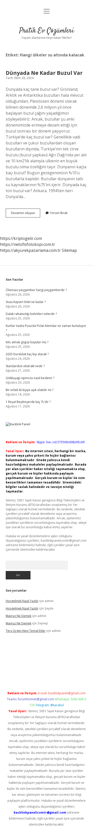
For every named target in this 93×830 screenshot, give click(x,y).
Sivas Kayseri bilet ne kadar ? (26, 302)
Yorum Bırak (58, 213)
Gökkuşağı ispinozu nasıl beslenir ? (30, 378)
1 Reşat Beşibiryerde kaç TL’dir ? (28, 402)
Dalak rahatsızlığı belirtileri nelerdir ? (31, 314)
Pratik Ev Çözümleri (46, 31)
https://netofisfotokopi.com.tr (27, 244)
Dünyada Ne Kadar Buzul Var (44, 72)
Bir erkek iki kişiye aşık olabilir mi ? (29, 390)
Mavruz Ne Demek (18, 616)
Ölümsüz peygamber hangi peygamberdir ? (36, 290)
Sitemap (69, 250)
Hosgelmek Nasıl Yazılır (22, 601)
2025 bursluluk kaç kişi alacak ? (27, 354)
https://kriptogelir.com (21, 238)
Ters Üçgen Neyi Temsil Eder (26, 631)
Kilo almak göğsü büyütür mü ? (27, 342)
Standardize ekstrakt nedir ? (25, 366)
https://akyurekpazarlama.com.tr (30, 250)
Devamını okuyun (25, 214)
